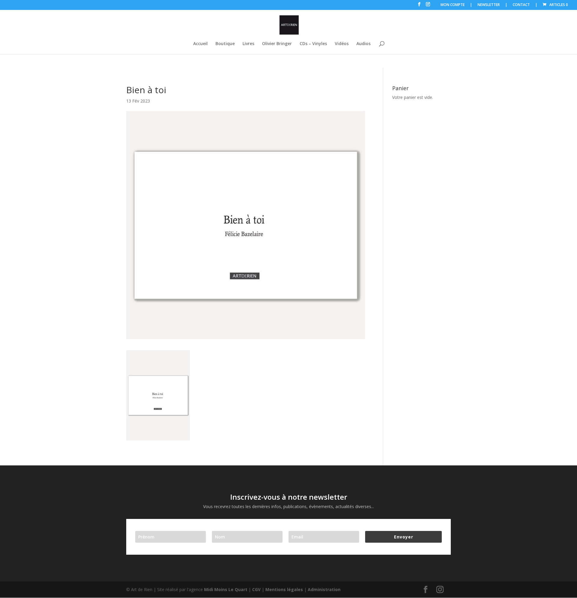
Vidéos (342, 43)
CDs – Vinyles (313, 43)
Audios (363, 43)
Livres (248, 43)
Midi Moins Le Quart (225, 589)
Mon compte (453, 5)
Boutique (225, 43)
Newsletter (489, 5)
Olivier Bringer (277, 43)
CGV (256, 589)
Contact (521, 5)
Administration (324, 589)
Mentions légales (284, 589)
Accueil (200, 43)
